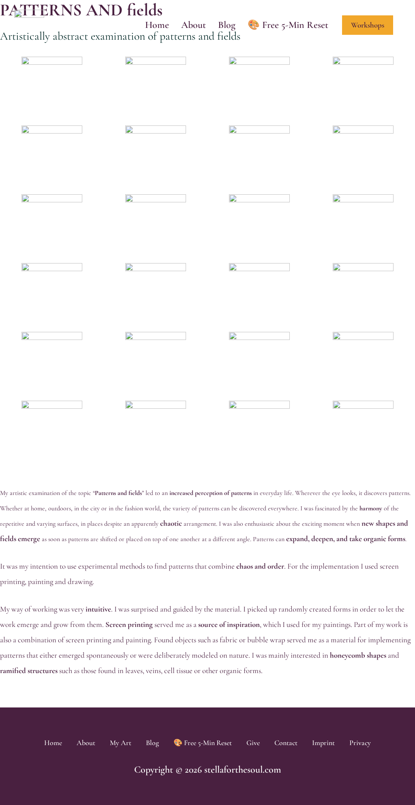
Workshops (367, 25)
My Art (120, 742)
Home (53, 742)
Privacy (360, 742)
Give (253, 742)
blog (226, 25)
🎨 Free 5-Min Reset (288, 25)
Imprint (323, 742)
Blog (152, 742)
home (157, 25)
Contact (285, 742)
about (193, 25)
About (86, 742)
